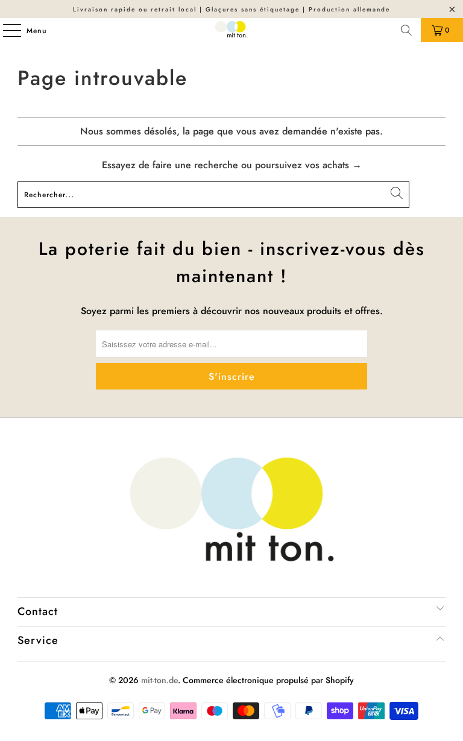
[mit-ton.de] (231, 30)
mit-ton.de (159, 680)
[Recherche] (406, 30)
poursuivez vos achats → (308, 165)
